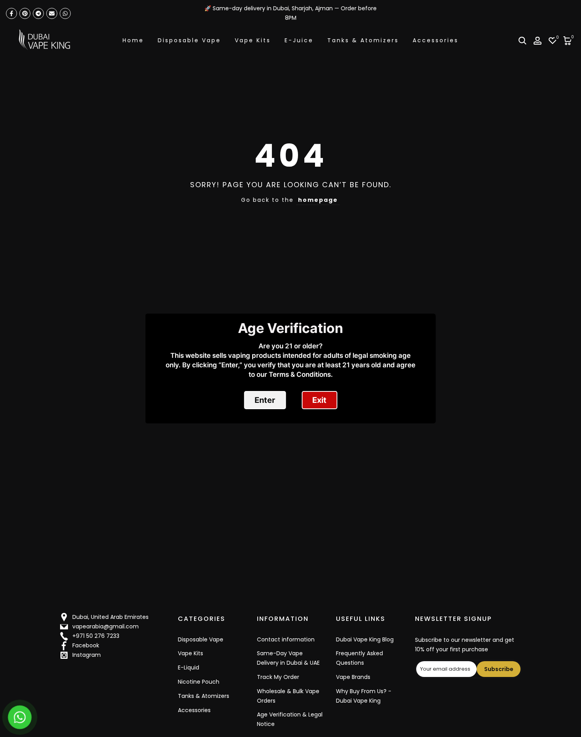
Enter (265, 400)
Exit (319, 400)
